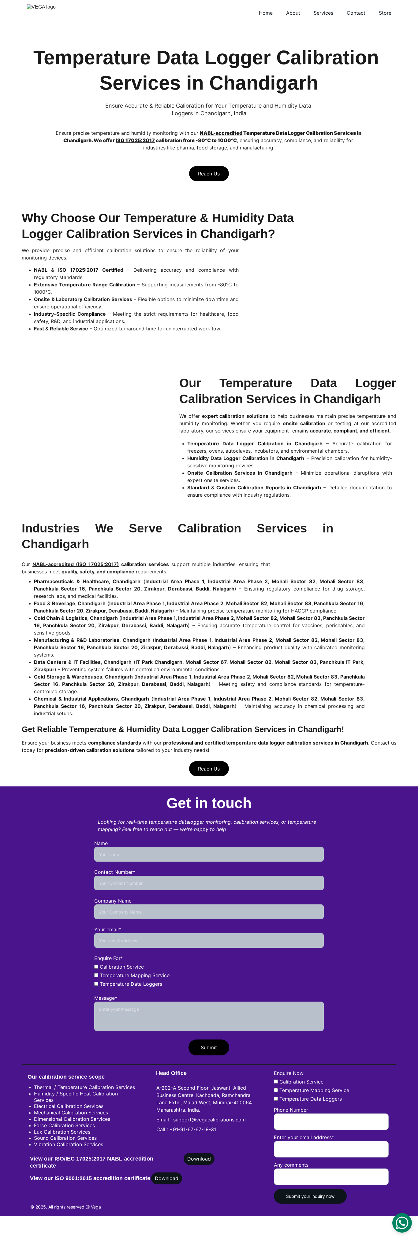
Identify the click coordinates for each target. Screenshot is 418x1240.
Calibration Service (300, 1082)
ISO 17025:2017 (135, 140)
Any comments (291, 1165)
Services (323, 13)
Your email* (107, 929)
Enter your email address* (304, 1137)
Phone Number (291, 1110)
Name (101, 843)
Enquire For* (108, 958)
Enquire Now (289, 1073)
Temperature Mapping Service (313, 1090)
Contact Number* (114, 872)
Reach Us (209, 174)
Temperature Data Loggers (310, 1099)
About (293, 13)
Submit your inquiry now (310, 1196)
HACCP (299, 611)
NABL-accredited (221, 133)
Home (266, 13)
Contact (356, 13)
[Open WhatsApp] (402, 1223)
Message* (105, 998)
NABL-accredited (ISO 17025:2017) (75, 564)
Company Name (113, 901)
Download (199, 1159)
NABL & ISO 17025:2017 (66, 270)
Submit (209, 1047)
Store (385, 13)
